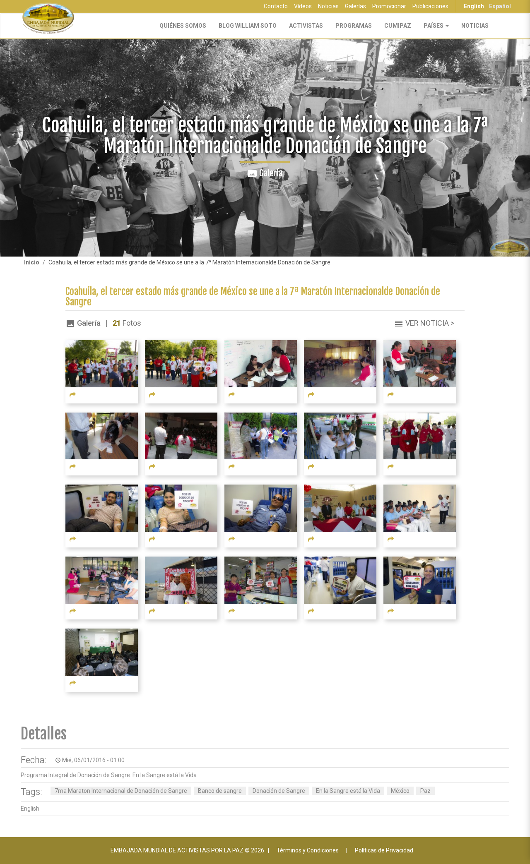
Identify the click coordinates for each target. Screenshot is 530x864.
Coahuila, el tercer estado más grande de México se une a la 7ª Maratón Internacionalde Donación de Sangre (252, 297)
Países (434, 25)
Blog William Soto (248, 25)
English (474, 6)
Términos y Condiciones (308, 850)
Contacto (276, 6)
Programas (353, 25)
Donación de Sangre (279, 790)
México (400, 790)
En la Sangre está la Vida (348, 790)
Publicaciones (430, 6)
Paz (425, 790)
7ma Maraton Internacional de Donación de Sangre (121, 790)
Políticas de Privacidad (384, 850)
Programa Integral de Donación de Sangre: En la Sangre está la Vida (109, 775)
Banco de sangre (220, 790)
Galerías (355, 6)
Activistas (306, 25)
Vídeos (303, 6)
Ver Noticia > (429, 323)
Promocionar (389, 6)
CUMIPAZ (397, 25)
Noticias (328, 6)
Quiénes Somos (182, 25)
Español (500, 6)
